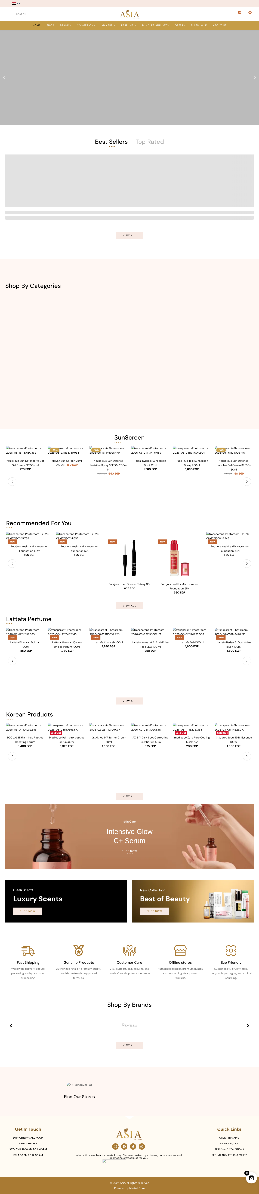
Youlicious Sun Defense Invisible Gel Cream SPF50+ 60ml (234, 465)
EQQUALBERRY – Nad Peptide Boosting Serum (25, 740)
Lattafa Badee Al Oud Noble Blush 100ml (234, 645)
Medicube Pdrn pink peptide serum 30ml (67, 740)
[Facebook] (124, 1146)
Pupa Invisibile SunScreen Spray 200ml (192, 463)
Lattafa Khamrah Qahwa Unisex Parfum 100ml (67, 645)
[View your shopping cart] (248, 14)
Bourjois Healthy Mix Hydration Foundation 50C (79, 549)
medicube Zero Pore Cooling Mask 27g (192, 740)
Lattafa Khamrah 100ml (109, 642)
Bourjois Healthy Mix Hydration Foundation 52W (29, 549)
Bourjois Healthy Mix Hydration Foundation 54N (230, 549)
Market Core (137, 1188)
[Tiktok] (133, 1146)
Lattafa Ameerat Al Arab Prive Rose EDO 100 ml (150, 645)
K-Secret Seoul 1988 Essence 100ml (233, 740)
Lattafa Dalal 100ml (192, 642)
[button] (4, 77)
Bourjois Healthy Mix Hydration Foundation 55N (180, 586)
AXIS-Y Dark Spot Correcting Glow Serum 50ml (150, 740)
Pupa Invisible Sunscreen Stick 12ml (150, 463)
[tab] (111, 141)
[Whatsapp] (142, 1146)
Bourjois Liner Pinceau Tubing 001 (129, 584)
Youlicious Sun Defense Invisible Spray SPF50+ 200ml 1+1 (108, 465)
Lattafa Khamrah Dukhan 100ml (25, 645)
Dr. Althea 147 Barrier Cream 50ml (108, 740)
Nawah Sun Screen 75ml (67, 461)
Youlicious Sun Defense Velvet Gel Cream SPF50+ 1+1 (25, 463)
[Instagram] (115, 1146)
